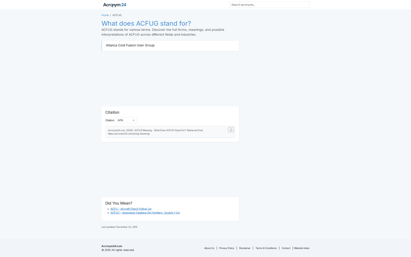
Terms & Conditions (266, 248)
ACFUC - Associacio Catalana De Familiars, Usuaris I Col (145, 212)
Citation (109, 120)
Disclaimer (244, 248)
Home (105, 15)
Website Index (302, 248)
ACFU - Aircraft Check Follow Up (130, 208)
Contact (286, 248)
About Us (209, 248)
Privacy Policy (226, 248)
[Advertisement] (170, 78)
